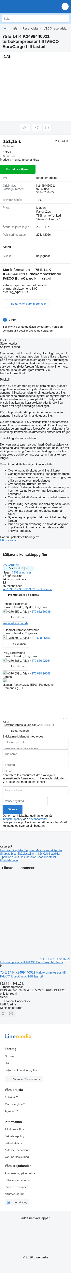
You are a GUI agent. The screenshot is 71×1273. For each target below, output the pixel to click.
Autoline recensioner (17, 1150)
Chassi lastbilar (46, 857)
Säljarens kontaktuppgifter (21, 1070)
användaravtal (38, 819)
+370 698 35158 (40, 637)
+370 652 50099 (40, 611)
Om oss (9, 1056)
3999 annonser (21, 572)
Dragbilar (18, 850)
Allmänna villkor (14, 1129)
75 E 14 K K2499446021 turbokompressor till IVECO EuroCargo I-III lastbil (33, 974)
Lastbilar (6, 850)
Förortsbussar (9, 860)
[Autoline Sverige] (25, 6)
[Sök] (65, 18)
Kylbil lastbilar (51, 853)
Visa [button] (26, 611)
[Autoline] (15, 28)
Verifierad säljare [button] (18, 568)
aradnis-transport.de (15, 623)
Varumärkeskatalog (17, 1156)
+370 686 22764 (40, 660)
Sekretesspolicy (14, 1136)
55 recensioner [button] (12, 585)
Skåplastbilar (8, 853)
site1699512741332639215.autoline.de (27, 589)
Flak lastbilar (28, 857)
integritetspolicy (12, 819)
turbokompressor (47, 177)
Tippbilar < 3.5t (10, 857)
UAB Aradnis (11, 564)
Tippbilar (30, 850)
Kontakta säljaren (18, 169)
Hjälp (8, 1063)
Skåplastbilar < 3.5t (30, 853)
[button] (65, 6)
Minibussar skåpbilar (49, 850)
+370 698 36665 (40, 673)
